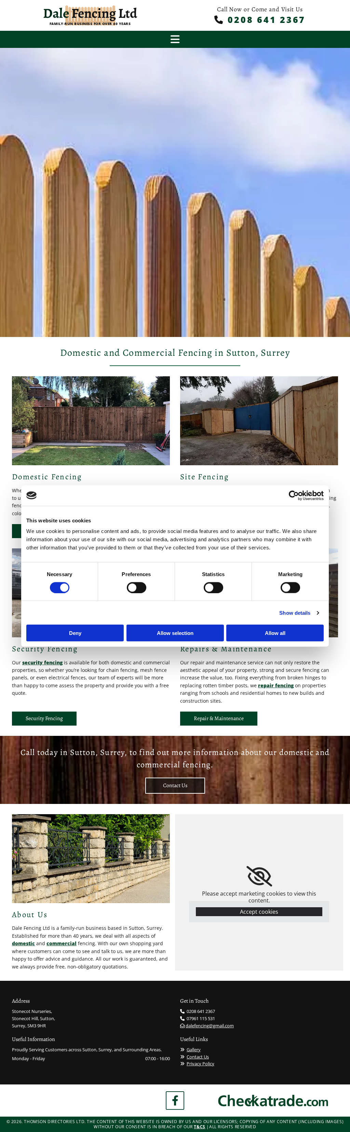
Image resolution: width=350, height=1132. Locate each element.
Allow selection (175, 633)
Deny (75, 633)
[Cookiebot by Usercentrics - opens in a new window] (294, 495)
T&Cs (199, 1127)
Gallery (194, 1049)
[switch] (136, 587)
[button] (44, 719)
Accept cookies (259, 911)
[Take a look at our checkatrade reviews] (273, 1100)
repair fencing (276, 685)
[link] (259, 876)
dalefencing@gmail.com (210, 1026)
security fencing (42, 662)
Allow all (275, 633)
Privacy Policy (200, 1064)
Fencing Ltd (90, 13)
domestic (23, 943)
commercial (61, 943)
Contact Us (198, 1057)
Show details (294, 612)
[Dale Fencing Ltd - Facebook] (175, 1100)
